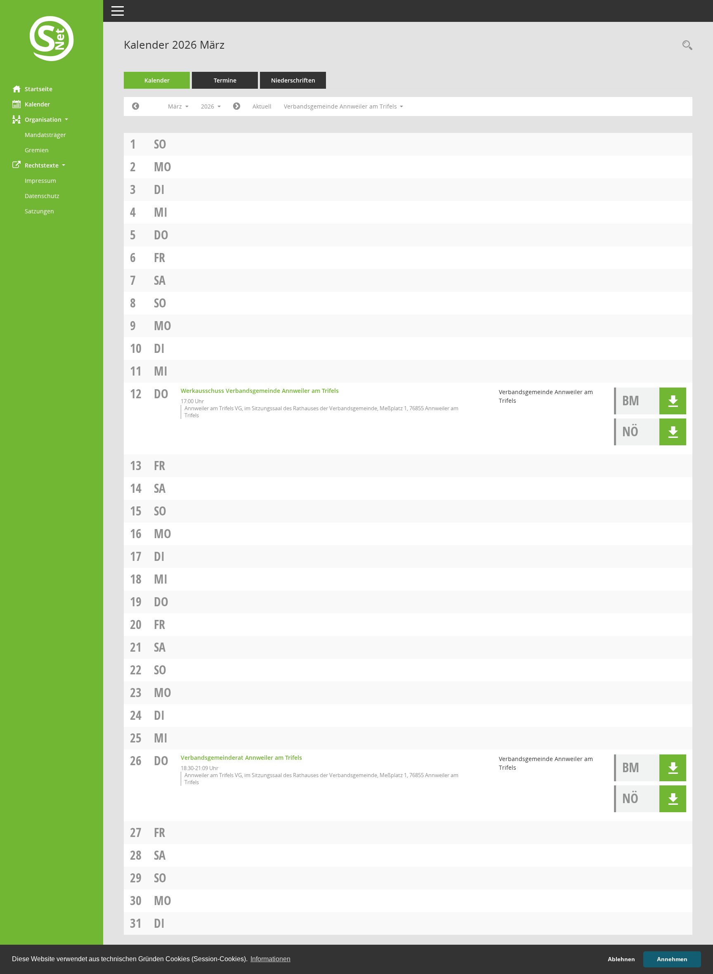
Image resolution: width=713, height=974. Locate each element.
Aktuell (262, 106)
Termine (225, 80)
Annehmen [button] (672, 959)
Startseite (38, 89)
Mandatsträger (45, 135)
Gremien (37, 150)
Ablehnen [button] (621, 959)
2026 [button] (208, 106)
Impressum (40, 180)
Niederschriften (293, 80)
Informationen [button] (270, 958)
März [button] (176, 106)
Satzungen (39, 211)
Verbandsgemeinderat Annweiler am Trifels (241, 757)
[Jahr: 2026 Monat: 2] (135, 106)
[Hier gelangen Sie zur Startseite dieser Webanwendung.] (51, 39)
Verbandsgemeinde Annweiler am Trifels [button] (341, 106)
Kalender (37, 104)
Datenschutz (42, 196)
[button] (51, 119)
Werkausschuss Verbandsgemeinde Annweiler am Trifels (260, 391)
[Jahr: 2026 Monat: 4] (236, 106)
